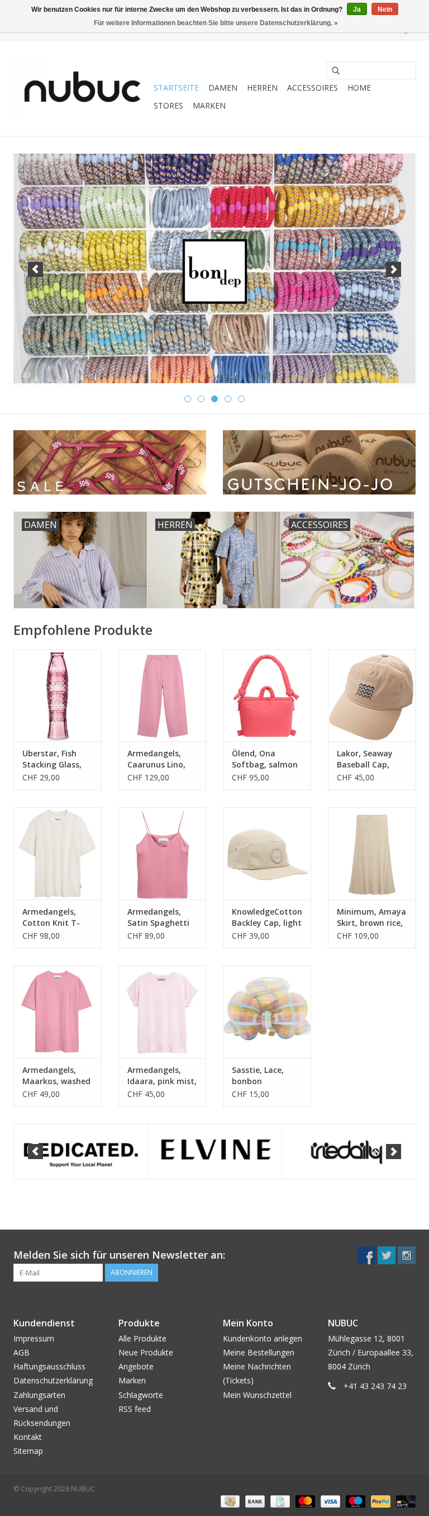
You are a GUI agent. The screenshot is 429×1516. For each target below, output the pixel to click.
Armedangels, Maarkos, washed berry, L (56, 1076)
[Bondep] (214, 268)
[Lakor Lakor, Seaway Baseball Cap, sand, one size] (372, 695)
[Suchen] (331, 71)
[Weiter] (393, 269)
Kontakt (27, 1437)
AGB (21, 1352)
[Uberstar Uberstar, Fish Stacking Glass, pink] (57, 695)
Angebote (136, 1366)
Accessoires (312, 87)
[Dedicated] (80, 1151)
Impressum (33, 1338)
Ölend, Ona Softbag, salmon (265, 759)
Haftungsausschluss (49, 1366)
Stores (168, 105)
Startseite (176, 87)
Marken (209, 105)
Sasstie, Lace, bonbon (258, 1075)
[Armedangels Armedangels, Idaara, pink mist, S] (162, 1012)
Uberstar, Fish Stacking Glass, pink (52, 759)
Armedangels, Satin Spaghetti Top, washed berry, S (158, 917)
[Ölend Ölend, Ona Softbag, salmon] (267, 695)
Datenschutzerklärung (53, 1380)
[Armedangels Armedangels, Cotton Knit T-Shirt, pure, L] (57, 853)
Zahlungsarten (39, 1395)
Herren (262, 87)
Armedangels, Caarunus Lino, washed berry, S (158, 759)
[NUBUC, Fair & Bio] (81, 88)
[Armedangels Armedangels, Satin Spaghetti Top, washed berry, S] (162, 853)
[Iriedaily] (349, 1151)
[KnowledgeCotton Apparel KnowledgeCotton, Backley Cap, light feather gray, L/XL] (267, 853)
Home (359, 87)
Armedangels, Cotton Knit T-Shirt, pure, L (51, 917)
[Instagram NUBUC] (407, 1255)
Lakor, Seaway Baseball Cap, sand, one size (365, 759)
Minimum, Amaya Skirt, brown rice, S (371, 917)
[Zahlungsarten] (229, 1500)
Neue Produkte (145, 1352)
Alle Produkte (142, 1338)
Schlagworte (140, 1395)
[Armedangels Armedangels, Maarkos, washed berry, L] (57, 1012)
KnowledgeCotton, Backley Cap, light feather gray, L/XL (267, 917)
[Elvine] (215, 1151)
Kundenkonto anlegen (262, 1338)
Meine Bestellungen (258, 1352)
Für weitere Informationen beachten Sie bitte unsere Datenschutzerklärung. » (216, 23)
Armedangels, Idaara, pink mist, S (162, 1076)
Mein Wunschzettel (257, 1395)
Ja (357, 9)
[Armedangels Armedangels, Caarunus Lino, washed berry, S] (162, 695)
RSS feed (134, 1409)
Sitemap (28, 1451)
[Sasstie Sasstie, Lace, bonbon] (267, 1012)
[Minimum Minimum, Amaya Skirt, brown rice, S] (372, 853)
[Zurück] (35, 269)
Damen (222, 87)
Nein (385, 9)
